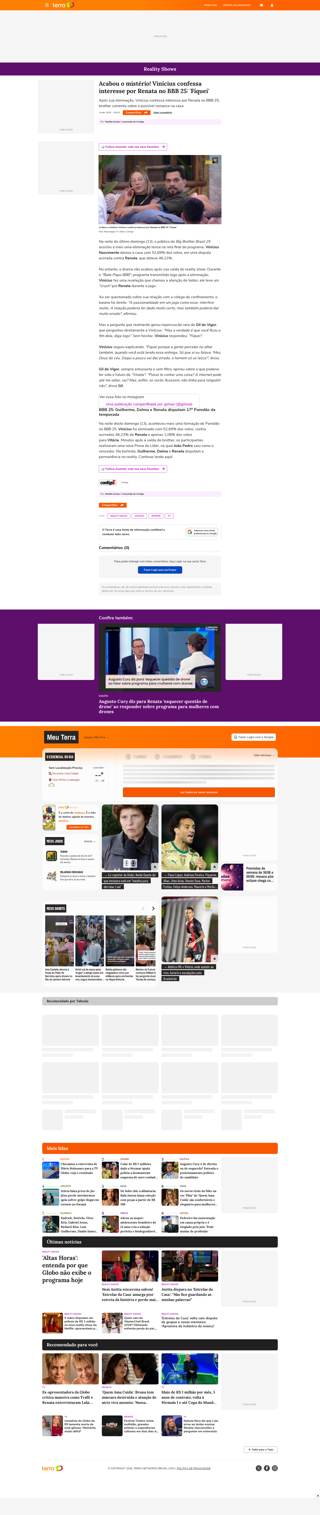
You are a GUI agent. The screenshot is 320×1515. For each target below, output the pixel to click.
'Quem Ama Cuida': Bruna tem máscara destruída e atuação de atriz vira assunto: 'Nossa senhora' (129, 1397)
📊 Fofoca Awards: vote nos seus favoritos (130, 147)
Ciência (124, 1213)
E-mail (261, 5)
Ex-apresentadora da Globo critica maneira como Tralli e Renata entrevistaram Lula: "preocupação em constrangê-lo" (70, 1397)
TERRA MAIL (210, 5)
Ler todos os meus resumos (199, 792)
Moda (123, 1186)
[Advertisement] (249, 1323)
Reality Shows (118, 516)
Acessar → (90, 841)
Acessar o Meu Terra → (96, 737)
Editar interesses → (264, 755)
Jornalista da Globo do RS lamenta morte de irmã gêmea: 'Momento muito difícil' (80, 1426)
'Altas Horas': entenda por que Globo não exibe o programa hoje (66, 1269)
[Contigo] (107, 482)
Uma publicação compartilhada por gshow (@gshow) (149, 404)
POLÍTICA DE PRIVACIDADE (194, 1468)
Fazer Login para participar (160, 570)
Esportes (66, 1186)
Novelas (106, 1387)
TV (169, 516)
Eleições (103, 696)
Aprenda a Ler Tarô (79, 827)
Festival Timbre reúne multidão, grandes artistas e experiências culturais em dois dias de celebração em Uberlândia (141, 1426)
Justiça (184, 1213)
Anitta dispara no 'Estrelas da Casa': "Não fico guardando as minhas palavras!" (187, 1294)
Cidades (124, 1159)
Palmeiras (65, 1213)
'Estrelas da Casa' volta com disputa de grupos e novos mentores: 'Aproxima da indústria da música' (189, 1322)
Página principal (63, 5)
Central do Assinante (236, 5)
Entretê (155, 516)
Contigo (139, 516)
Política (184, 1159)
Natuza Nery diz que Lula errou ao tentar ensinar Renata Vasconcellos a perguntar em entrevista (201, 1426)
